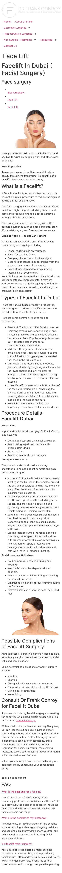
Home (7, 21)
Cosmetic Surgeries (15, 27)
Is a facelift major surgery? (17, 843)
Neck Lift (13, 107)
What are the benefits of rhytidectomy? (24, 817)
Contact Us (10, 45)
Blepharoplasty (16, 92)
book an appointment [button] (14, 777)
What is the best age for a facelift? (21, 791)
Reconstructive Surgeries (18, 33)
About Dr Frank (24, 21)
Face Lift (12, 99)
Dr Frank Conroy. (26, 720)
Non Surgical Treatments (18, 39)
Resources (46, 39)
